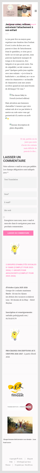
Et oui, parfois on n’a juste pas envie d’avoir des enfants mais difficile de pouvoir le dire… (28, 145)
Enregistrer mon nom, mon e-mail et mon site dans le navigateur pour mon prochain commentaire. (19, 223)
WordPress (29, 465)
